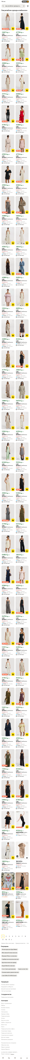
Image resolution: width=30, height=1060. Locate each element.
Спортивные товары (6, 1031)
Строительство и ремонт (7, 1035)
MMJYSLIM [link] (4, 894)
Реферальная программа (7, 997)
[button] (28, 6)
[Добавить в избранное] (13, 14)
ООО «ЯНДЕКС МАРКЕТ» (11, 1052)
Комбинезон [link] (7, 35)
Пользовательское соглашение (8, 1043)
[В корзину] (13, 28)
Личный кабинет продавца (7, 984)
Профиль (27, 1058)
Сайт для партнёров (6, 991)
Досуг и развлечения (6, 1003)
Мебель (3, 1005)
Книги (2, 1026)
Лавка (9, 1058)
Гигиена (3, 1009)
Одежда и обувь (5, 1014)
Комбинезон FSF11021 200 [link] (8, 923)
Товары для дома (5, 1016)
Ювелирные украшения (7, 1039)
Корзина (21, 1058)
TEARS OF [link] (18, 863)
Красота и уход (5, 1020)
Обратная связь (5, 1045)
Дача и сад (4, 1024)
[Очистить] (24, 6)
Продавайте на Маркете (7, 986)
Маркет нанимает (5, 1047)
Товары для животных (6, 1033)
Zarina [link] (18, 894)
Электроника (4, 1012)
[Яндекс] (12, 1054)
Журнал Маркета (5, 1049)
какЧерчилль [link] (19, 832)
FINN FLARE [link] (4, 922)
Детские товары (5, 1037)
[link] (9, 949)
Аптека (3, 1018)
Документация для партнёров (8, 988)
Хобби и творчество (6, 1022)
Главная (3, 1058)
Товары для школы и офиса (7, 1028)
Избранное (15, 1058)
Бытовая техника (5, 1007)
